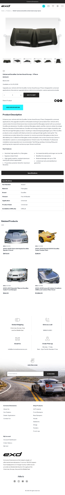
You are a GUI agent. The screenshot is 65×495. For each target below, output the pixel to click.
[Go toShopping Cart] (48, 6)
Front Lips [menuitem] (36, 431)
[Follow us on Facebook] (19, 481)
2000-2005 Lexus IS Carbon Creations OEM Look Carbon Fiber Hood (48, 289)
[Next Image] (60, 35)
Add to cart (31, 95)
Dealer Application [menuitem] (9, 415)
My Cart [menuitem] (5, 446)
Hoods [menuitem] (35, 418)
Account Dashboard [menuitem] (9, 440)
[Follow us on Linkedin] (27, 481)
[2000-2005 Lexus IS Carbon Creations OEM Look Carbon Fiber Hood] (48, 276)
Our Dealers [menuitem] (7, 412)
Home (2, 10)
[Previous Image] (5, 35)
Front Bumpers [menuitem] (38, 412)
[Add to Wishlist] (4, 71)
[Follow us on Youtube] (23, 481)
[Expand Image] (59, 20)
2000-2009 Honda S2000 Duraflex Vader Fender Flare (47, 249)
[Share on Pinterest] (58, 101)
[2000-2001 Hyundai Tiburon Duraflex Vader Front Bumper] (16, 276)
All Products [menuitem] (37, 409)
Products (8, 10)
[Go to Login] (58, 6)
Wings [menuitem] (35, 425)
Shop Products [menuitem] (38, 405)
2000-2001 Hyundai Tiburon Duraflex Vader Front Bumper (15, 289)
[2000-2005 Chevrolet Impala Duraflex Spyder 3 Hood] (16, 236)
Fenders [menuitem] (35, 428)
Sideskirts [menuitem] (36, 421)
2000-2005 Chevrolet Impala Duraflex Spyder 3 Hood (16, 249)
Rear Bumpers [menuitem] (37, 415)
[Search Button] (43, 6)
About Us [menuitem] (6, 409)
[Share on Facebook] (61, 101)
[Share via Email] (55, 101)
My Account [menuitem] (7, 436)
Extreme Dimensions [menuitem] (10, 405)
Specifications (32, 173)
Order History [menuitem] (7, 443)
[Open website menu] (62, 6)
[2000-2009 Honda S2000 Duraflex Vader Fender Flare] (48, 236)
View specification (13, 107)
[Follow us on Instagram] (15, 481)
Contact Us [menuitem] (6, 418)
